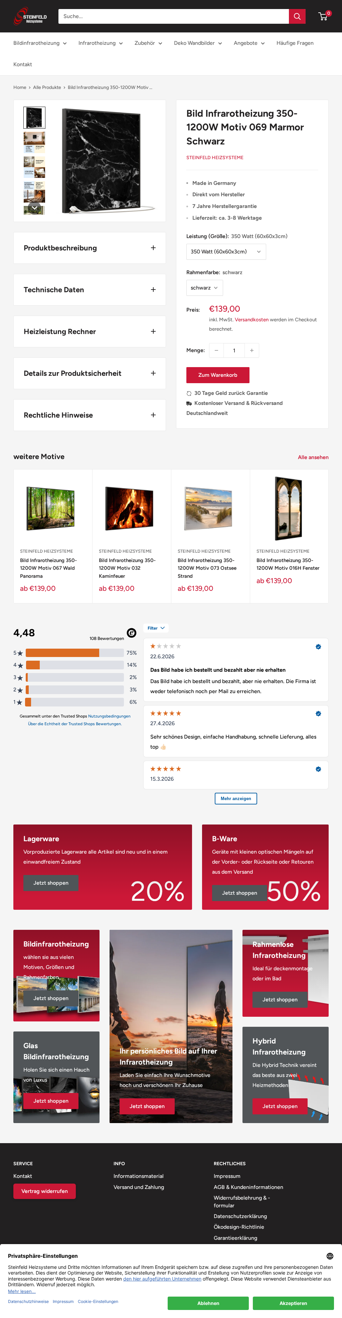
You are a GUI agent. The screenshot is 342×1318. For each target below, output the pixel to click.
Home (19, 87)
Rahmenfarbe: (214, 272)
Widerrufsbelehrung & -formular (242, 1201)
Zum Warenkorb (217, 375)
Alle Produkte (47, 87)
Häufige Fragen (295, 43)
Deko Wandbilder (194, 43)
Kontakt (22, 64)
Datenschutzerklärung (240, 1216)
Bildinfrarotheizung (36, 43)
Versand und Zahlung (139, 1187)
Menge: (195, 350)
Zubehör (145, 43)
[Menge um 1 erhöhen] (252, 350)
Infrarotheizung (97, 43)
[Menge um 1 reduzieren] (216, 350)
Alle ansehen (314, 457)
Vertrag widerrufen (44, 1191)
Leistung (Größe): (237, 236)
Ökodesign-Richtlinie (239, 1227)
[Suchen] (297, 16)
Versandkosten (252, 320)
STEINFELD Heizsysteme (214, 157)
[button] (34, 118)
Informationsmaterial (139, 1176)
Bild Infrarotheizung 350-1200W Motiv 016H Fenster (287, 564)
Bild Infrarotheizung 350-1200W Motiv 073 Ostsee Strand (207, 568)
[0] (323, 16)
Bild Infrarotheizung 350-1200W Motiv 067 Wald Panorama (48, 568)
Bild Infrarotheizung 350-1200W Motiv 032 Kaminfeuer (127, 568)
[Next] (329, 536)
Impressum (227, 1176)
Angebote (246, 43)
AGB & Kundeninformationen (248, 1187)
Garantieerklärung (235, 1238)
